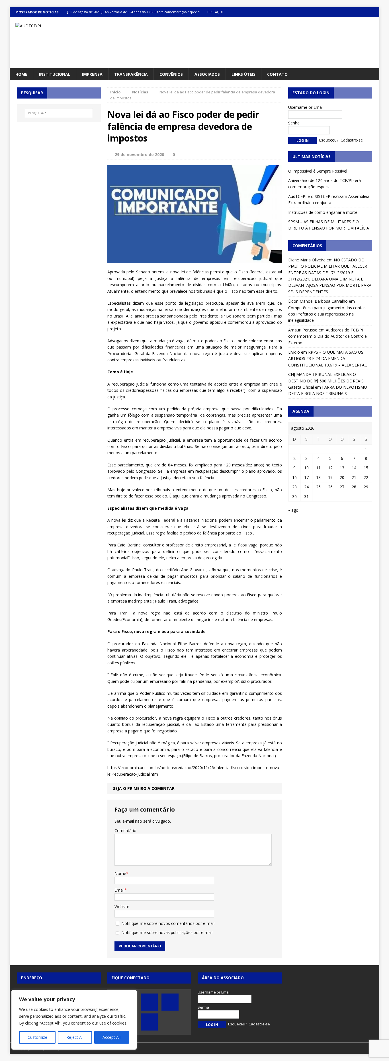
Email (119, 890)
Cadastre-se (352, 140)
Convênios (171, 74)
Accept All (111, 1037)
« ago (293, 510)
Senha (294, 123)
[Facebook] (341, 12)
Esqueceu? (328, 140)
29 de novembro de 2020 (139, 154)
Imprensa (92, 74)
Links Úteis (243, 74)
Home (21, 74)
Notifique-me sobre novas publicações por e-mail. (167, 932)
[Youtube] (363, 12)
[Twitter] (352, 12)
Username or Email (306, 107)
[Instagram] (374, 12)
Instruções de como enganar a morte (322, 212)
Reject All (74, 1037)
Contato (277, 74)
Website (121, 906)
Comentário (125, 830)
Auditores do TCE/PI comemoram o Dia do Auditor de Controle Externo (327, 336)
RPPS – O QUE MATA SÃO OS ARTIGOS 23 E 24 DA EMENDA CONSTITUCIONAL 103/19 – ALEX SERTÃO (328, 358)
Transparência (131, 74)
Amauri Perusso (303, 330)
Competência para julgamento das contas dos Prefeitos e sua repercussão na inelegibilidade (327, 314)
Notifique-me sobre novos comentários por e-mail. (168, 923)
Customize (37, 1037)
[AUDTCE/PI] (68, 26)
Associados (207, 74)
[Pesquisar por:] (59, 113)
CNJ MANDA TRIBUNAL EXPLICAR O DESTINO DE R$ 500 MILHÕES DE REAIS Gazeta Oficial (326, 381)
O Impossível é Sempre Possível (317, 171)
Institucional (54, 74)
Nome (120, 873)
